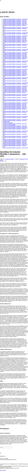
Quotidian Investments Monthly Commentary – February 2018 (14, 93)
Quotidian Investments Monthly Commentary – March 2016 (15, 127)
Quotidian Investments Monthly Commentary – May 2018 (15, 89)
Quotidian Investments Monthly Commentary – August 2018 (15, 86)
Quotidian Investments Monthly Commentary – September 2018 (15, 84)
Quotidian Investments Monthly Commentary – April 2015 (15, 143)
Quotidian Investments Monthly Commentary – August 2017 (15, 102)
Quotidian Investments (9, 159)
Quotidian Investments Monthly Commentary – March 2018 (15, 91)
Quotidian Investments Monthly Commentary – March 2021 (15, 41)
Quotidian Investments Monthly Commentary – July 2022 (14, 20)
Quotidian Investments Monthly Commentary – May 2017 (15, 105)
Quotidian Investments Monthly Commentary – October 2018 (15, 82)
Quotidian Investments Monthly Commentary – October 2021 (15, 32)
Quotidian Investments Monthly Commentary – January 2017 (15, 111)
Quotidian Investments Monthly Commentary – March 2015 (15, 144)
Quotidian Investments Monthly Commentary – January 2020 (15, 60)
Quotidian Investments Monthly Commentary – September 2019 (15, 68)
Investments (21, 159)
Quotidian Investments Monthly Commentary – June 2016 (15, 123)
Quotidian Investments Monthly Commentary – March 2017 (15, 108)
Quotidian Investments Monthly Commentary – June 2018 (15, 88)
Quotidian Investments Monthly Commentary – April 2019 (15, 73)
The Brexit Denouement (8, 122)
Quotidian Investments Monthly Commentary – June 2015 (15, 141)
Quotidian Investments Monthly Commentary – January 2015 (15, 147)
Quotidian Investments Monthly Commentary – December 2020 (15, 46)
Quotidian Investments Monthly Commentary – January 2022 (15, 27)
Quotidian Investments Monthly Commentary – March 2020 (15, 57)
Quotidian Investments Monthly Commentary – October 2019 (15, 66)
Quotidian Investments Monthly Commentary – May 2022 (15, 22)
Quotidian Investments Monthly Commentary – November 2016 (15, 115)
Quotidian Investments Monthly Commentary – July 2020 (14, 53)
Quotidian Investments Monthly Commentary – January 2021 (15, 44)
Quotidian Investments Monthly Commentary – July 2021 (14, 36)
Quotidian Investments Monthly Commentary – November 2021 (15, 31)
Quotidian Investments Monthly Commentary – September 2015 (15, 138)
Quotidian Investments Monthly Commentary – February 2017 (14, 109)
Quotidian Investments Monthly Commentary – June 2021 (15, 37)
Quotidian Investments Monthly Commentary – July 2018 (14, 87)
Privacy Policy (3, 470)
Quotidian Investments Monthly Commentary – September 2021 (15, 34)
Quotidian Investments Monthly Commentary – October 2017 (15, 99)
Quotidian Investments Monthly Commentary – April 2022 (15, 23)
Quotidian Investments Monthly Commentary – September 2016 (15, 118)
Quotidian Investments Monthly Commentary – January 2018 (15, 94)
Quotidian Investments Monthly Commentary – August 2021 (15, 35)
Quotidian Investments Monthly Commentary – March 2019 (15, 74)
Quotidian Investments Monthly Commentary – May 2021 (15, 38)
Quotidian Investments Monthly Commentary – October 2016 (15, 116)
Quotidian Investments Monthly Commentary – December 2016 (15, 113)
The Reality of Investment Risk (9, 124)
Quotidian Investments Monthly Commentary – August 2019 (15, 69)
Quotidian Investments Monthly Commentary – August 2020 (15, 52)
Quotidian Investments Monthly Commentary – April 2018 (15, 90)
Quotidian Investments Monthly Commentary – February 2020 (14, 59)
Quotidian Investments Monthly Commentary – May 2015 (15, 142)
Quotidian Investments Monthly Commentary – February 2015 (14, 146)
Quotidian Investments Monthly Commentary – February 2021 (14, 43)
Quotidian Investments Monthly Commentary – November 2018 (15, 81)
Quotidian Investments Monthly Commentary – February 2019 (14, 76)
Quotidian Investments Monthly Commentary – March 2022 (15, 24)
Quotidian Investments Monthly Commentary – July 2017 (14, 103)
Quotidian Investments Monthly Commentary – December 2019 (15, 62)
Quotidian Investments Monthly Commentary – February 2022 (14, 26)
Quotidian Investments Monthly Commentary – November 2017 (15, 98)
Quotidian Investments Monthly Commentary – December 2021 (15, 29)
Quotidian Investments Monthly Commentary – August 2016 (15, 119)
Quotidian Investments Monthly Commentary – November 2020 (15, 48)
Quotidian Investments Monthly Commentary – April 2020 (15, 56)
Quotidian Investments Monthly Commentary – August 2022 (15, 19)
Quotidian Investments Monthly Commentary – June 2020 (15, 54)
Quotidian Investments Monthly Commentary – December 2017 (15, 96)
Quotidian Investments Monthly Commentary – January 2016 (15, 131)
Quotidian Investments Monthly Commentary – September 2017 (15, 101)
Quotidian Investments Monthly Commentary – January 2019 (15, 77)
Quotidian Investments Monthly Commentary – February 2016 (14, 129)
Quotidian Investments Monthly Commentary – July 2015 (14, 140)
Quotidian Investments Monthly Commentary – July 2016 (14, 120)
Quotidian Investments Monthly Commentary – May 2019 (15, 72)
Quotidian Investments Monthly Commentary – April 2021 (15, 40)
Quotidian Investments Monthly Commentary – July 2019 (14, 70)
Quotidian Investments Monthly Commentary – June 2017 (15, 104)
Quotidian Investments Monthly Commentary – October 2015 (15, 136)
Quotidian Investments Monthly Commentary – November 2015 (15, 135)
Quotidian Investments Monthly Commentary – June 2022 (15, 21)
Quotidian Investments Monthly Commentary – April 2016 (15, 126)
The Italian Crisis (6, 121)
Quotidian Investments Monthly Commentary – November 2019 (15, 64)
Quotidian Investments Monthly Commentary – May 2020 (15, 55)
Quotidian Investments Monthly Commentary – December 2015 (15, 132)
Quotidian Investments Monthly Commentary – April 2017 (15, 106)
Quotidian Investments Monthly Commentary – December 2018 (15, 79)
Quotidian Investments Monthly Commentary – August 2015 (15, 139)
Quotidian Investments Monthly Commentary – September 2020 (15, 51)
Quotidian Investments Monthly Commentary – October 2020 (15, 49)
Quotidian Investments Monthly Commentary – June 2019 (15, 71)
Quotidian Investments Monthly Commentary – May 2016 (15, 125)
